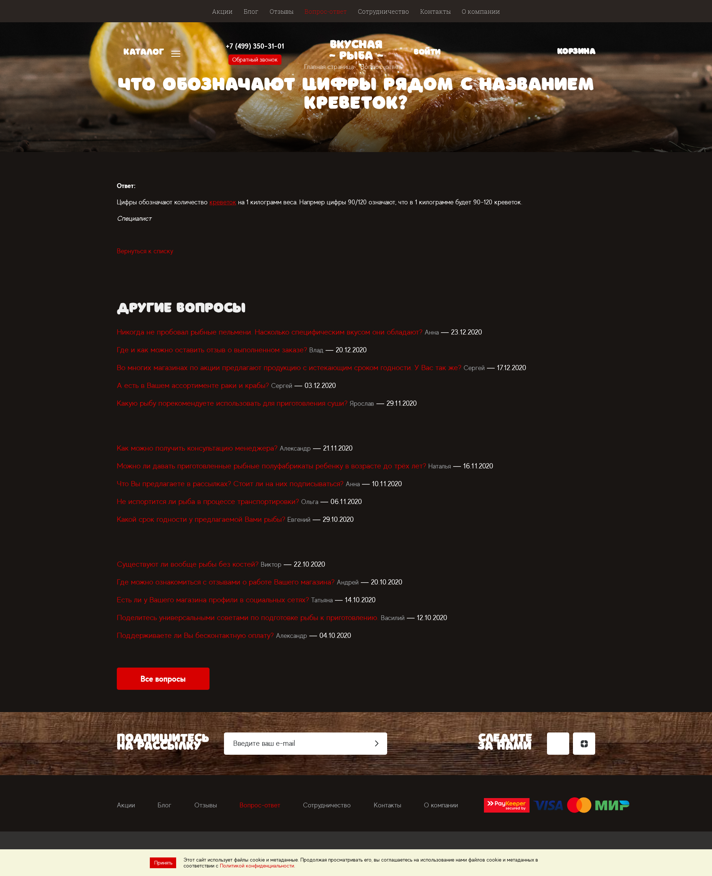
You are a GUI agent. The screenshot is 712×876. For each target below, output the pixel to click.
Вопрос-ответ (325, 11)
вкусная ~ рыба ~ (356, 51)
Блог (251, 11)
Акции (222, 11)
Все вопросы (163, 679)
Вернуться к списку (145, 251)
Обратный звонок (255, 59)
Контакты (435, 11)
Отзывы (281, 11)
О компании (481, 11)
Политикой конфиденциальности (257, 866)
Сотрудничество (383, 11)
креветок (223, 202)
